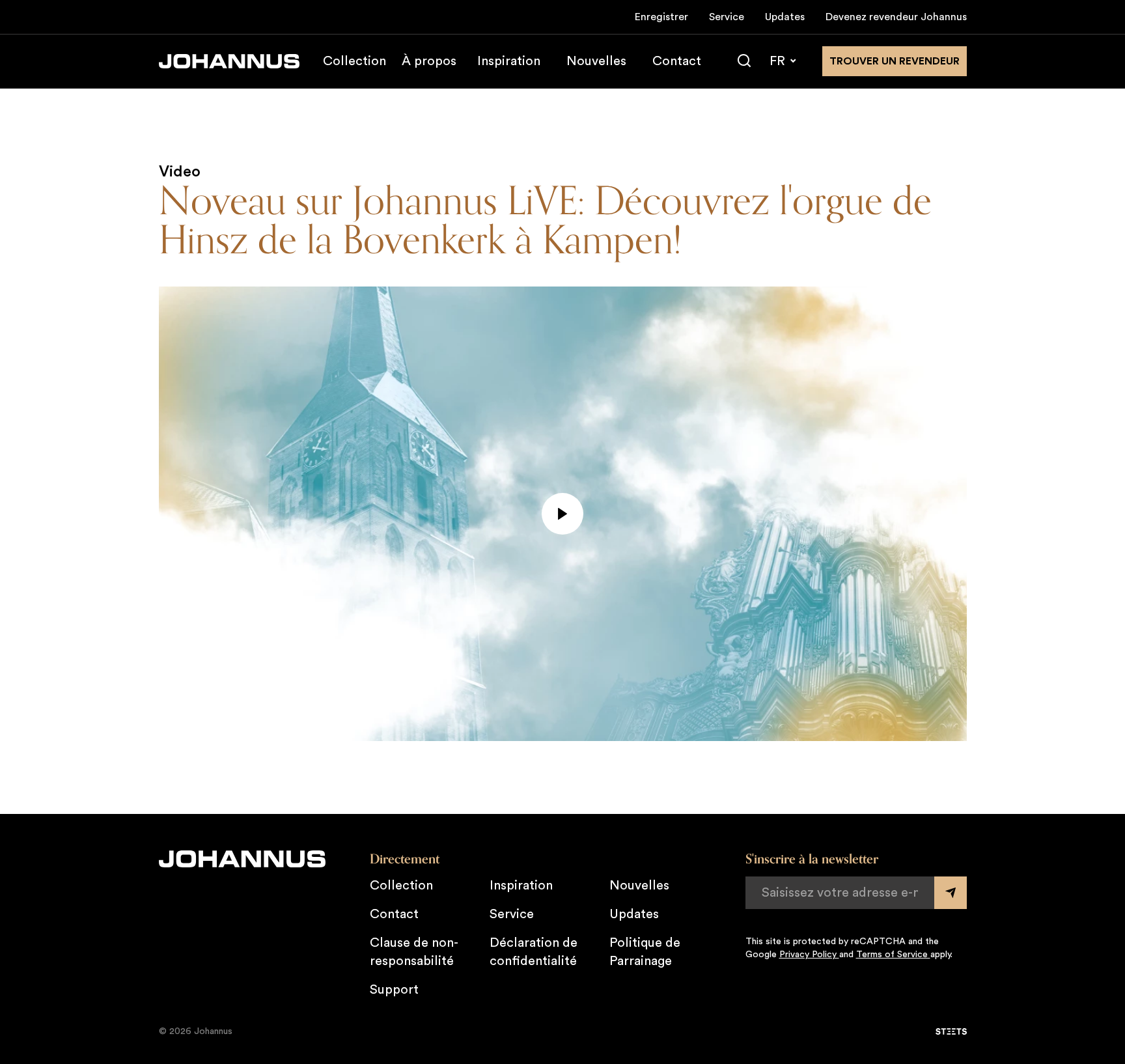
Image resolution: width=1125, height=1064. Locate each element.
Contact (676, 61)
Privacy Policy (809, 954)
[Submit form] (950, 892)
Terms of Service (893, 954)
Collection (354, 61)
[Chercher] (744, 61)
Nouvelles (596, 61)
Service (726, 17)
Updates (785, 17)
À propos (429, 61)
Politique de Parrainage (644, 952)
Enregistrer (661, 17)
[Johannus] (229, 61)
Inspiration (508, 61)
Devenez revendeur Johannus (896, 17)
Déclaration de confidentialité (533, 952)
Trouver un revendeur (894, 61)
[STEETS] (951, 1031)
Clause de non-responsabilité (414, 952)
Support (394, 989)
